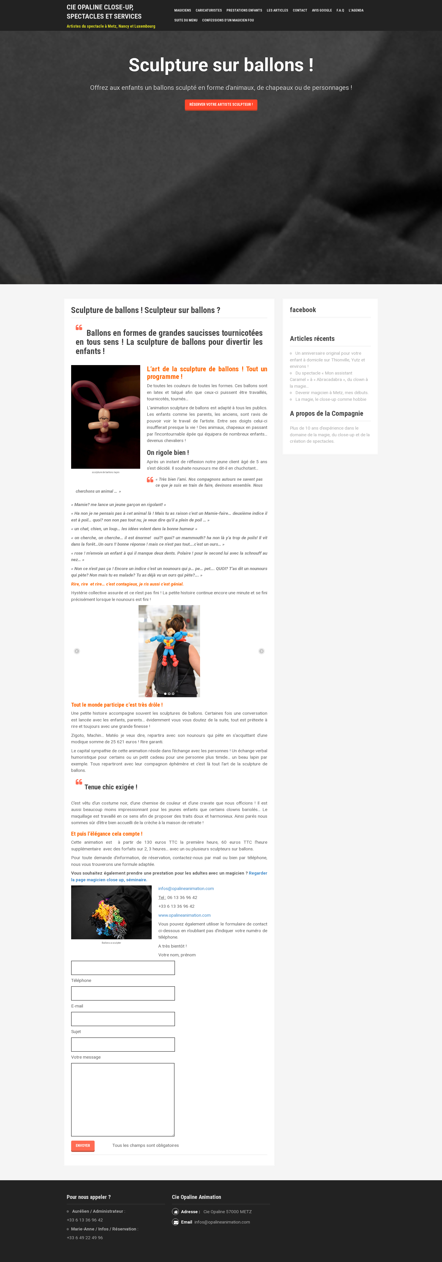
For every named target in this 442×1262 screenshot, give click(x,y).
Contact (300, 10)
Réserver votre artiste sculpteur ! (221, 104)
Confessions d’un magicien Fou (228, 20)
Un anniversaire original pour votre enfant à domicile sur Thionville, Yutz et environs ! (327, 360)
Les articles (277, 10)
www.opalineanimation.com (184, 915)
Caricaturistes (209, 10)
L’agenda (356, 10)
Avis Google (322, 10)
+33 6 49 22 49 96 (85, 1237)
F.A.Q (340, 10)
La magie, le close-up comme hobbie (330, 399)
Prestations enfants (244, 10)
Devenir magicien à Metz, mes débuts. (332, 392)
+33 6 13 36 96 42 (85, 1220)
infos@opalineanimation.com (186, 888)
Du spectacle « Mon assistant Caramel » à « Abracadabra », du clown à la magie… (329, 379)
